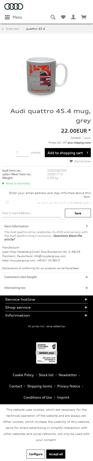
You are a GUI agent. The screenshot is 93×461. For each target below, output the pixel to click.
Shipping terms (39, 386)
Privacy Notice (68, 386)
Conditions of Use (38, 397)
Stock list (46, 375)
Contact (15, 386)
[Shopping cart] (84, 17)
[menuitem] (13, 17)
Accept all (56, 454)
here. (76, 268)
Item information (16, 226)
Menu (17, 17)
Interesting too (15, 287)
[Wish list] (63, 17)
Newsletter (68, 375)
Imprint (63, 397)
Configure (36, 454)
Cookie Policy (23, 375)
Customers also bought (20, 277)
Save (78, 213)
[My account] (73, 17)
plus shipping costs (79, 142)
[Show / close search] (52, 17)
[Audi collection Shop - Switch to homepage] (13, 7)
